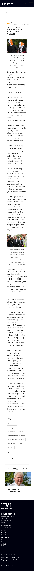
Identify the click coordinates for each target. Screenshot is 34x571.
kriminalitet (12, 424)
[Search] (26, 4)
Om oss (3, 532)
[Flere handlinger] (26, 24)
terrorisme (11, 443)
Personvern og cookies (8, 554)
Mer (18, 13)
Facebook (4, 540)
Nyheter (9, 452)
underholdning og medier (16, 435)
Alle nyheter (9, 13)
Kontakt (4, 534)
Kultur (21, 443)
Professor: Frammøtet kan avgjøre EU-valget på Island (17, 490)
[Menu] (31, 3)
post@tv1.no (5, 523)
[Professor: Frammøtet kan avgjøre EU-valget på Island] (18, 479)
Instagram (4, 542)
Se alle (25, 468)
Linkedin (4, 544)
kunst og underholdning (16, 439)
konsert (10, 447)
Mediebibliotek (6, 528)
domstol (21, 432)
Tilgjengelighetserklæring (10, 560)
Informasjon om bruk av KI (10, 557)
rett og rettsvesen (14, 428)
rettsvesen (11, 432)
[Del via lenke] (13, 458)
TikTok (3, 546)
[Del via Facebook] (8, 458)
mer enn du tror (10, 4)
